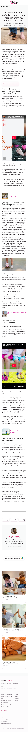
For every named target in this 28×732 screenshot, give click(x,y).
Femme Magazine (2, 8)
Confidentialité (4, 721)
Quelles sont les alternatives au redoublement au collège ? (16, 196)
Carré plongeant (4, 702)
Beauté (16, 696)
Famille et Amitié (8, 8)
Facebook (15, 688)
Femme (7, 680)
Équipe (2, 715)
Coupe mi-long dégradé (6, 700)
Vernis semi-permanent (6, 704)
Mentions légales (4, 719)
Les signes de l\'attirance (6, 706)
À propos (3, 717)
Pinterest (9, 688)
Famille (16, 700)
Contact (2, 713)
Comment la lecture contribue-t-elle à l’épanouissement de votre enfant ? (16, 314)
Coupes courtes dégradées (6, 694)
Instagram (3, 688)
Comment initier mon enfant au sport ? (17, 431)
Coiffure (16, 694)
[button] (26, 6)
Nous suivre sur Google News (12, 558)
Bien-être (17, 698)
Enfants (12, 8)
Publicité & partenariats (6, 723)
